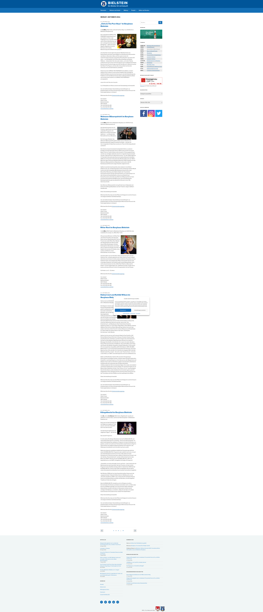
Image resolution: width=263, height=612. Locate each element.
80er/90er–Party (150, 64)
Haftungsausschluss (104, 589)
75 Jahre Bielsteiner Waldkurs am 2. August (109, 569)
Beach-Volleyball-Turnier (152, 51)
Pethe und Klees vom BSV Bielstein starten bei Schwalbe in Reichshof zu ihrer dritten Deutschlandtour (110, 559)
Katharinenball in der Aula (152, 68)
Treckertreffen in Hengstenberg (154, 54)
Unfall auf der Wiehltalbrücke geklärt (138, 543)
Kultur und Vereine (144, 10)
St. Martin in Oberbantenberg (153, 70)
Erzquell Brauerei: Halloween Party (154, 66)
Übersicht (142, 85)
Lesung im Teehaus (151, 56)
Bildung (126, 10)
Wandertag (149, 52)
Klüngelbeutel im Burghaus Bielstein (116, 412)
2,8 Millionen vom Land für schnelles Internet (136, 562)
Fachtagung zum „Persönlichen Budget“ (135, 565)
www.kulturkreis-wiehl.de (107, 108)
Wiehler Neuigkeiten (132, 554)
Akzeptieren (123, 310)
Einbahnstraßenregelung (118, 95)
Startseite (103, 10)
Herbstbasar (149, 62)
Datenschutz (132, 313)
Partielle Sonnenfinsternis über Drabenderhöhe (137, 583)
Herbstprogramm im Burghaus (153, 60)
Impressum (138, 313)
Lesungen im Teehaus (105, 548)
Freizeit (133, 10)
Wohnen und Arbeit (115, 10)
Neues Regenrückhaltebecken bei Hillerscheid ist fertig (138, 574)
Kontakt (102, 584)
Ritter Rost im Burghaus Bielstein (114, 227)
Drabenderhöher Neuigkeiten (135, 571)
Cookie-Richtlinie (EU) (105, 594)
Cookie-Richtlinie (126, 313)
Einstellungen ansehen (140, 310)
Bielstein (118, 3)
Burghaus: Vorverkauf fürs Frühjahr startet (140, 545)
